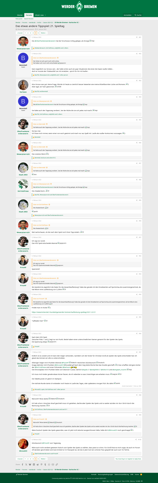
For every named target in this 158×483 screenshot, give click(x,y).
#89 (140, 200)
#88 (140, 180)
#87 (140, 163)
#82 (140, 54)
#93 (140, 274)
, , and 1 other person (51, 75)
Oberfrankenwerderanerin (25, 29)
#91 (140, 237)
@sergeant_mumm (119, 370)
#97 (140, 352)
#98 (140, 395)
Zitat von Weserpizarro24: (41, 101)
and (41, 91)
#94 (140, 294)
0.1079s (127, 481)
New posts (19, 19)
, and (45, 158)
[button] (45, 15)
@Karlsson (66, 367)
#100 (139, 439)
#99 (140, 415)
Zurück (20, 33)
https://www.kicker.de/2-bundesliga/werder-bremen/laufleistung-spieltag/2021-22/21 (64, 312)
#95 (140, 317)
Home (137, 474)
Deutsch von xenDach (96, 478)
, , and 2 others (51, 48)
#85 (140, 120)
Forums (29, 15)
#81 (140, 37)
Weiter (43, 33)
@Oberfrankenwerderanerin (45, 41)
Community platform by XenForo (69, 478)
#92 (140, 256)
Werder (20, 15)
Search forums (28, 19)
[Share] (136, 37)
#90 (140, 221)
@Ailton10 (105, 370)
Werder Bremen (22, 474)
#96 (140, 333)
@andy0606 (94, 370)
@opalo (85, 370)
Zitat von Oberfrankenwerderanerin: (44, 58)
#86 (140, 143)
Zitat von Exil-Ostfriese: (40, 204)
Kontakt (93, 474)
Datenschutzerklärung (122, 474)
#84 (140, 97)
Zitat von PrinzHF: (39, 299)
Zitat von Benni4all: (39, 124)
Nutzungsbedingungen (105, 474)
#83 (140, 80)
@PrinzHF (65, 363)
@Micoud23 (58, 365)
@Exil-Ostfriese (40, 367)
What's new (39, 15)
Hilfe (131, 474)
